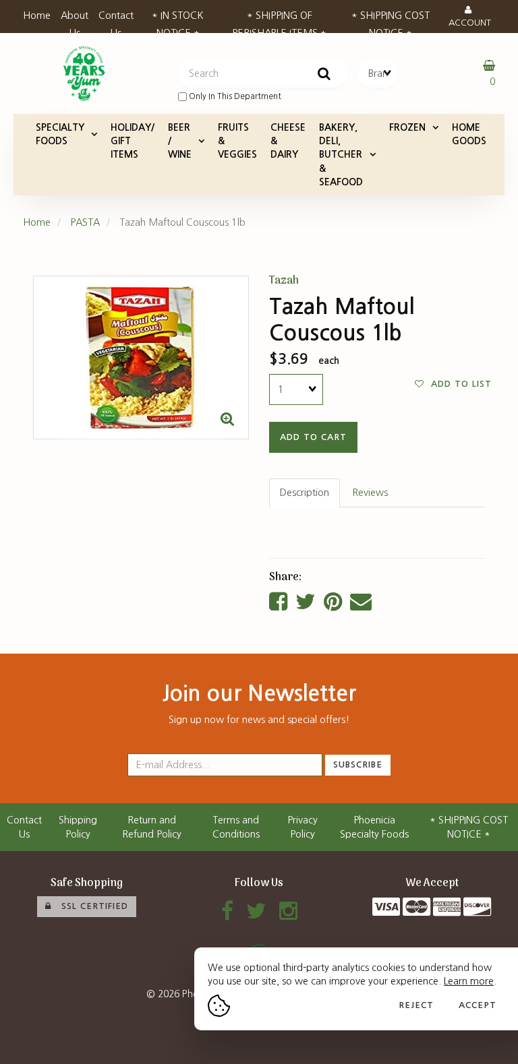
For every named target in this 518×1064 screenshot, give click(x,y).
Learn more (469, 981)
